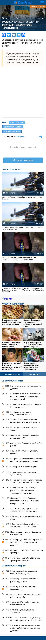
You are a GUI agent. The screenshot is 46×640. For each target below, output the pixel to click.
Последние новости (11, 374)
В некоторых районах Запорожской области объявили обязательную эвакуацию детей (23, 396)
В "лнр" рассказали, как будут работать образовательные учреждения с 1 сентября (23, 490)
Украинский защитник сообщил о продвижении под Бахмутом (23, 186)
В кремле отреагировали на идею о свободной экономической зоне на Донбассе (23, 628)
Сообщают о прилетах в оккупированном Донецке (23, 413)
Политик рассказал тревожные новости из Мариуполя (23, 572)
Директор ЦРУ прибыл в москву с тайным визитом (23, 603)
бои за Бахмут (17, 122)
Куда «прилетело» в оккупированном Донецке (23, 387)
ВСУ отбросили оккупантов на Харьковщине (23, 587)
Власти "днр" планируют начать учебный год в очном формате (23, 509)
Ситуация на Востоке (38, 6)
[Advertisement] (23, 92)
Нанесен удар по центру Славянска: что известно (23, 533)
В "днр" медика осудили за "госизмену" (23, 610)
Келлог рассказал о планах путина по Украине (23, 428)
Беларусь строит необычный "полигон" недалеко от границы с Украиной (23, 459)
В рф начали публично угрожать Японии (23, 451)
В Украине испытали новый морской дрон (23, 517)
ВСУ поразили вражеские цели (23, 466)
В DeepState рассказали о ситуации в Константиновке (23, 405)
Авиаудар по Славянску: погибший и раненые (23, 444)
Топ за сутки (34, 374)
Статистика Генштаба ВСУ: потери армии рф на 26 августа (23, 558)
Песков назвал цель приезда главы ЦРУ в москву (23, 473)
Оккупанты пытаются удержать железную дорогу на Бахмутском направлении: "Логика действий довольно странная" (23, 278)
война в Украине (12, 131)
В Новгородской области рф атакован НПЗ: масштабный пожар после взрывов (23, 542)
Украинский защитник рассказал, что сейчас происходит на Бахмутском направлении (23, 246)
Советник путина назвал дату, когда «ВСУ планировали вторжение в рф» (23, 618)
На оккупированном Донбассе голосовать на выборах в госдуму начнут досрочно (23, 500)
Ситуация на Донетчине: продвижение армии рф (23, 551)
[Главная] (15, 2)
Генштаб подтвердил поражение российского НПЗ (23, 436)
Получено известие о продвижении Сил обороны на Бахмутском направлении (23, 216)
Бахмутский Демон (13, 126)
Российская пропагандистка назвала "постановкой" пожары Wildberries (23, 480)
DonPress (25, 3)
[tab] (11, 374)
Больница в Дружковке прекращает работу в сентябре (23, 595)
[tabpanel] (23, 505)
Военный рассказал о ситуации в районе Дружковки (23, 579)
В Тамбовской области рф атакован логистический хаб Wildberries (23, 525)
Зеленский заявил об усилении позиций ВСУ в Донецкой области (23, 420)
